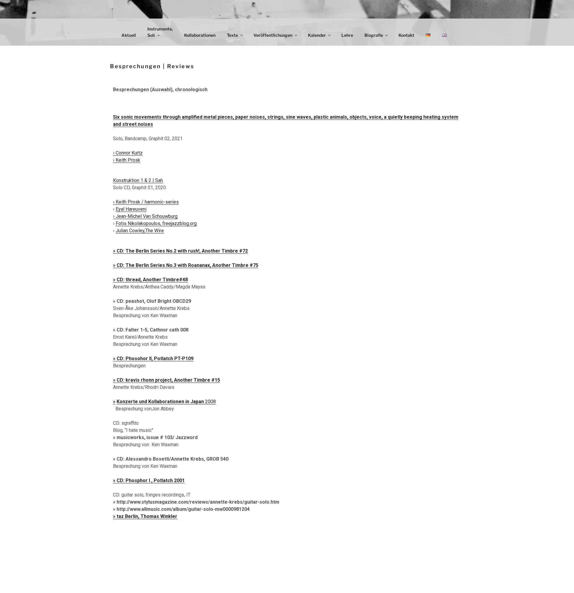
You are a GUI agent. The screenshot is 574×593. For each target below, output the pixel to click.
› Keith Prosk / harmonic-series (146, 202)
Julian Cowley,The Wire (140, 230)
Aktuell (128, 35)
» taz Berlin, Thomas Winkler (145, 516)
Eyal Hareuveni (131, 209)
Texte (232, 35)
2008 (166, 401)
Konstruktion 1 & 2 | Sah (138, 180)
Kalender (317, 35)
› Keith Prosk (126, 160)
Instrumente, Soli (160, 32)
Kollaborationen (200, 35)
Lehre (347, 35)
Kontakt (406, 35)
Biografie (373, 35)
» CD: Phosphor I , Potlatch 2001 (149, 480)
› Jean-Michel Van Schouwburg (145, 216)
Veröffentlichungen (273, 35)
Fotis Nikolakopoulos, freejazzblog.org (156, 223)
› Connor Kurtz (128, 153)
